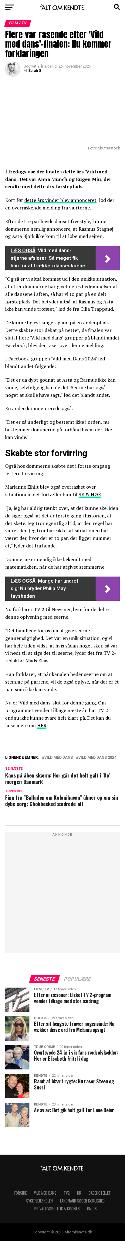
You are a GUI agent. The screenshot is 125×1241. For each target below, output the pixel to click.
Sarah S (34, 71)
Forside (20, 1193)
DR (79, 1193)
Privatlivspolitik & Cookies (57, 1209)
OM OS (92, 1209)
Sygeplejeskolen (39, 1201)
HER (41, 725)
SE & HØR (90, 494)
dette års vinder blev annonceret (60, 200)
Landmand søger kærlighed (82, 1201)
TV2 (67, 1193)
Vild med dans (58, 758)
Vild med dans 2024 (97, 758)
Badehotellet (100, 1193)
